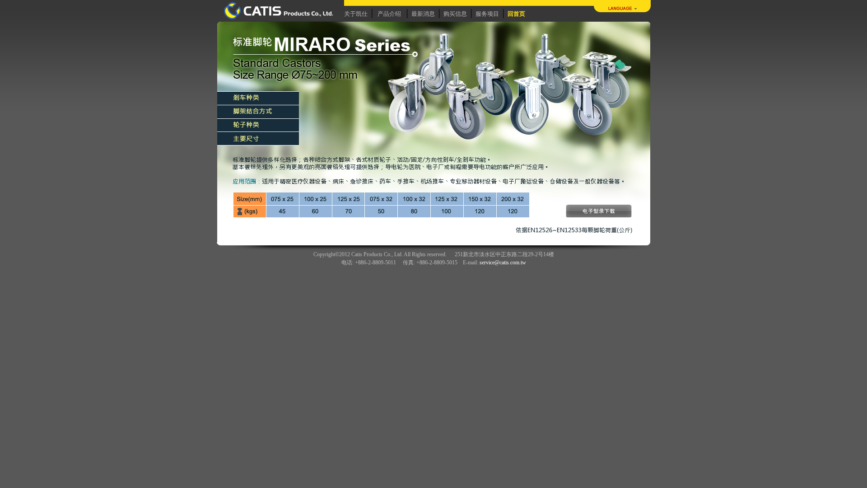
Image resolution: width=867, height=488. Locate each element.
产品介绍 (389, 13)
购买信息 (455, 13)
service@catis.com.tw (503, 262)
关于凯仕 (356, 13)
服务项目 (487, 13)
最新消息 (423, 13)
